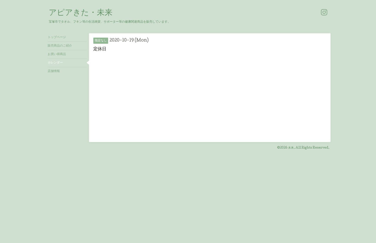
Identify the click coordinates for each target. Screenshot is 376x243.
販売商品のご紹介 (60, 46)
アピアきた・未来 (80, 13)
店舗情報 (54, 71)
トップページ (57, 37)
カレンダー (55, 63)
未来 (291, 147)
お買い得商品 (57, 54)
